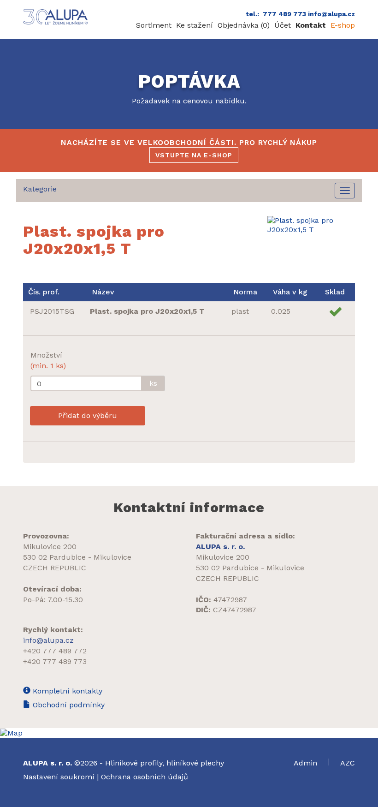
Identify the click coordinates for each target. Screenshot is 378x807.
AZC (347, 763)
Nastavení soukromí (58, 776)
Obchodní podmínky (67, 704)
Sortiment (153, 25)
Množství (48, 360)
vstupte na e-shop (193, 155)
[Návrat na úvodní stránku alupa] (56, 16)
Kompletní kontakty (66, 691)
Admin (306, 763)
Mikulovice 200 (50, 546)
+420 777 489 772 (55, 650)
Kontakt (310, 25)
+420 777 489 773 (55, 661)
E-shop (343, 25)
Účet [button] (282, 25)
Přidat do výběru (87, 415)
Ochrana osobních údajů (144, 776)
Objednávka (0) (244, 25)
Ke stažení (194, 25)
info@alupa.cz (48, 640)
